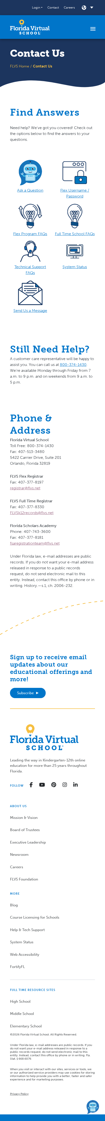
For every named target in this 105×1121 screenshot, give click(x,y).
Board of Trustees (25, 830)
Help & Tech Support (27, 930)
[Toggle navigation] (92, 28)
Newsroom (19, 854)
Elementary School (26, 1026)
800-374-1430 (73, 364)
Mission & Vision (24, 817)
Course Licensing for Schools (34, 917)
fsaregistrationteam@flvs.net (35, 543)
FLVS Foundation (24, 879)
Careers (69, 7)
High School (20, 1001)
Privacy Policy (19, 1094)
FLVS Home (19, 66)
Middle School (22, 1013)
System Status (21, 942)
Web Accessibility (24, 954)
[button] (37, 7)
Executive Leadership (28, 842)
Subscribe (25, 693)
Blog (14, 905)
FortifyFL (17, 967)
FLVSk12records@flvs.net (31, 512)
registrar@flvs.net (25, 488)
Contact (53, 7)
